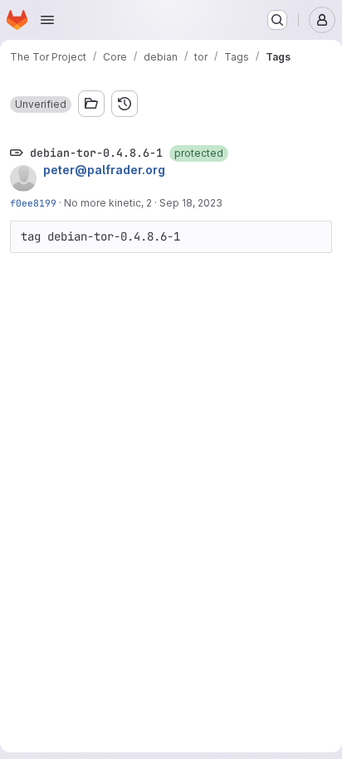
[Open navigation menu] (47, 20)
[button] (40, 104)
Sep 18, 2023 (190, 203)
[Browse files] (91, 103)
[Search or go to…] (277, 20)
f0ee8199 (33, 203)
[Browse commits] (124, 103)
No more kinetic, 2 (108, 203)
